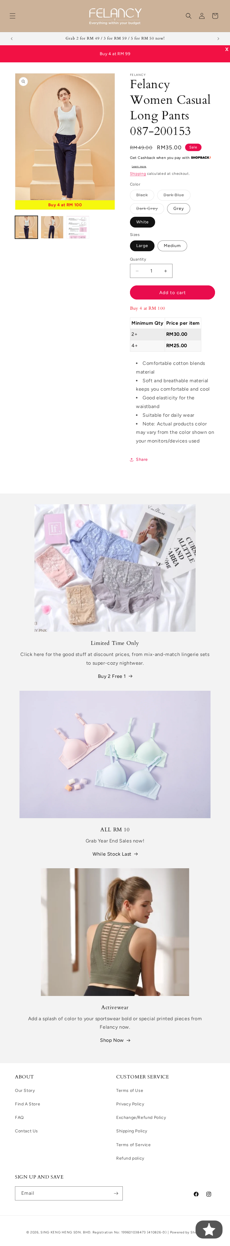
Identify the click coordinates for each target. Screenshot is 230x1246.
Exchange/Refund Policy (141, 1117)
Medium (172, 245)
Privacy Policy (130, 1104)
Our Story (25, 1090)
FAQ (19, 1117)
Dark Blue (177, 196)
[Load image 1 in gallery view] (26, 227)
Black (145, 196)
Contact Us (26, 1131)
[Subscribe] (115, 1193)
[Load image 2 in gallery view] (52, 227)
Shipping (138, 173)
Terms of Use (129, 1090)
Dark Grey (150, 210)
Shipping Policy (131, 1131)
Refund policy (130, 1158)
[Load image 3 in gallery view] (77, 227)
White (142, 222)
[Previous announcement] (11, 38)
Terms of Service (133, 1144)
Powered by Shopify (187, 1232)
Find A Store (27, 1104)
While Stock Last (112, 854)
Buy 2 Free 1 (112, 676)
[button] (12, 15)
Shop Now (112, 1040)
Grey (178, 208)
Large (142, 245)
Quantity (138, 259)
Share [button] (142, 459)
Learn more (139, 166)
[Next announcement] (218, 38)
